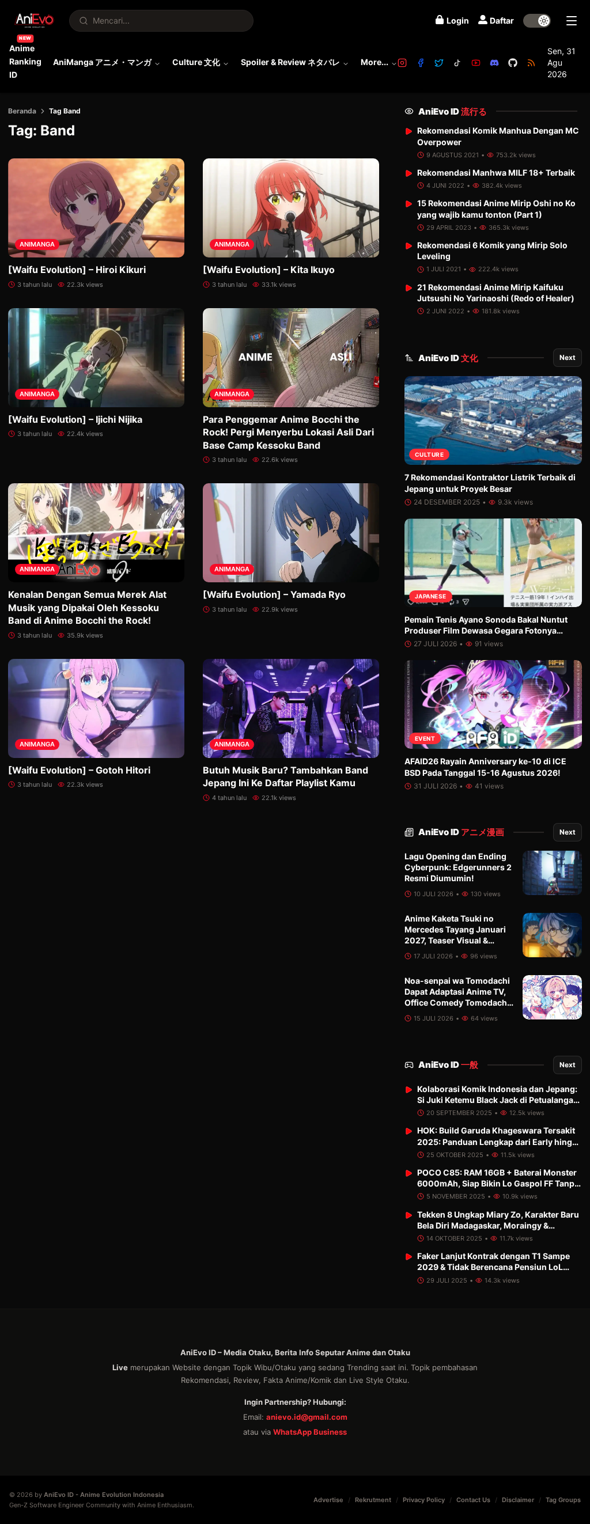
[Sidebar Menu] (571, 20)
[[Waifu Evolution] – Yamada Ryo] (291, 532)
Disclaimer (518, 1500)
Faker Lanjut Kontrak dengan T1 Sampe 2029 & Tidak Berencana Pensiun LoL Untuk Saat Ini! (493, 1267)
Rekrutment (373, 1500)
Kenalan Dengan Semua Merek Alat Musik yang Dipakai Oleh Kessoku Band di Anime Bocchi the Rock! (87, 607)
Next (567, 357)
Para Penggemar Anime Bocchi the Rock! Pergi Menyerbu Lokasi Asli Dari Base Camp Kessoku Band (288, 432)
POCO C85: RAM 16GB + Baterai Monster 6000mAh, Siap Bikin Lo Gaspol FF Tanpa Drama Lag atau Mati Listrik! (498, 1183)
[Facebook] (420, 62)
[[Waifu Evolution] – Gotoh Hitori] (96, 708)
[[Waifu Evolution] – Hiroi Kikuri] (96, 207)
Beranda (22, 111)
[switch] (537, 21)
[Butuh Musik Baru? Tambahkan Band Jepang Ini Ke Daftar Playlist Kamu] (291, 708)
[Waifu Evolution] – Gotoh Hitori (79, 770)
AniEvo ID (452, 111)
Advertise (328, 1500)
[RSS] (531, 62)
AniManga (37, 244)
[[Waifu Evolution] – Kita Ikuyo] (291, 207)
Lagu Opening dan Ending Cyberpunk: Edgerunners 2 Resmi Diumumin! (458, 867)
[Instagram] (402, 62)
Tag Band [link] (65, 111)
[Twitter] (439, 62)
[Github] (512, 62)
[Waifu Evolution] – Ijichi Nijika (75, 419)
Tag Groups (563, 1500)
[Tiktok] (457, 62)
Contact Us (473, 1500)
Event (425, 738)
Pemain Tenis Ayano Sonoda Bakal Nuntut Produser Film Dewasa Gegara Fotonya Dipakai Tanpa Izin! (486, 631)
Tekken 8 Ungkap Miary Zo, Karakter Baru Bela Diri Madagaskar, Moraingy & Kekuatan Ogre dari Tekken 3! (498, 1226)
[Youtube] (476, 62)
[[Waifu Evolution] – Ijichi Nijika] (96, 357)
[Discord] (494, 62)
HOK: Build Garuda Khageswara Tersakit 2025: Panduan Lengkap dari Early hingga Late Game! (499, 1141)
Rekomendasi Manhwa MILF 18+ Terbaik (496, 172)
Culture (429, 454)
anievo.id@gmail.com (306, 1416)
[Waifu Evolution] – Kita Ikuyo (269, 269)
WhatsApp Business (310, 1431)
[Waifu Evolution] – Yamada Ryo (274, 594)
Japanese (431, 596)
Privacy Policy (424, 1500)
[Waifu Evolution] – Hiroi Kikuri (77, 269)
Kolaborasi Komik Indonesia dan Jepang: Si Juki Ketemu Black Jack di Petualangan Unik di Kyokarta (497, 1100)
